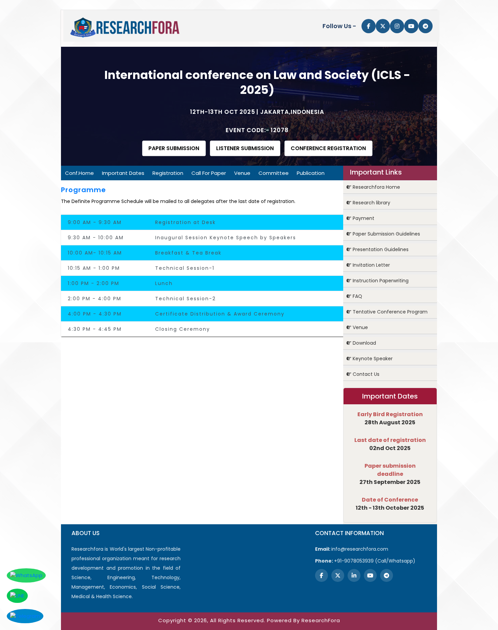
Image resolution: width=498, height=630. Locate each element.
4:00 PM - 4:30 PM (95, 313)
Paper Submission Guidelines (385, 233)
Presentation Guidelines (380, 249)
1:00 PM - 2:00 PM (93, 283)
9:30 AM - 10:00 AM (96, 237)
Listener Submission (245, 148)
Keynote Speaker (372, 358)
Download (363, 343)
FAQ (356, 296)
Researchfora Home (375, 187)
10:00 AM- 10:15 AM (95, 252)
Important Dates (123, 173)
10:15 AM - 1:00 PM (94, 268)
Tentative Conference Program (389, 311)
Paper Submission (173, 148)
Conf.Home (79, 173)
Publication (311, 173)
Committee (273, 173)
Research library (370, 202)
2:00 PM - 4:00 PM (94, 298)
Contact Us (365, 374)
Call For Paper (208, 173)
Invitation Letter (370, 265)
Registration (167, 173)
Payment (362, 218)
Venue (242, 173)
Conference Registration (328, 148)
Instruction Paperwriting (380, 280)
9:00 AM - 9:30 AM (95, 222)
